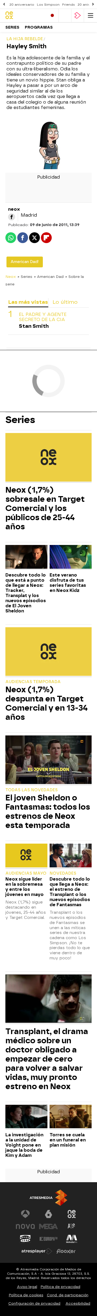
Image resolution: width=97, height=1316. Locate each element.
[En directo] (52, 15)
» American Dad (49, 276)
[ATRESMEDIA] (48, 1198)
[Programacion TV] (65, 15)
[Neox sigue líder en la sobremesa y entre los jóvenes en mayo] (26, 856)
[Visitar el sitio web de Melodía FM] (71, 1239)
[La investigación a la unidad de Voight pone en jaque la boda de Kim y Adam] (26, 1117)
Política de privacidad (60, 1287)
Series (12, 27)
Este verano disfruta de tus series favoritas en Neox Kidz (68, 582)
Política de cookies (26, 1295)
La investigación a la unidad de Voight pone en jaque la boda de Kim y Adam (24, 1145)
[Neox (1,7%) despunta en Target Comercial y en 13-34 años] (48, 652)
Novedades (63, 873)
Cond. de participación (67, 1295)
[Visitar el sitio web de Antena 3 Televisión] (25, 1214)
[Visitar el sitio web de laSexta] (48, 1214)
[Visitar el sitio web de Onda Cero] (25, 1239)
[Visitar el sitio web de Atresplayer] (37, 1251)
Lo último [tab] (65, 302)
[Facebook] (11, 216)
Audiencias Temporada (33, 682)
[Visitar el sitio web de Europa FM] (48, 1239)
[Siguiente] (93, 4)
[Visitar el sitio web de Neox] (71, 1214)
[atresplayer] (77, 15)
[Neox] (24, 15)
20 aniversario (21, 4)
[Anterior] (4, 4)
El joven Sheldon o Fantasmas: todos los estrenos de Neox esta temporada (47, 811)
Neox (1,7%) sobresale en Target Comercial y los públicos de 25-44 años (45, 508)
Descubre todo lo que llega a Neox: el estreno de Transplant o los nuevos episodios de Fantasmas (70, 892)
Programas (39, 27)
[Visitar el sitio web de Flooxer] (66, 1251)
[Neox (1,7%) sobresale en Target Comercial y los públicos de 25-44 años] (48, 458)
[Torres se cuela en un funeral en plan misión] (71, 1117)
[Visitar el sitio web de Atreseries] (71, 1226)
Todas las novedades (31, 790)
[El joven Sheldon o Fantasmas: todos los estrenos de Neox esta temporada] (48, 760)
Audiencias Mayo (25, 873)
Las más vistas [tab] (28, 302)
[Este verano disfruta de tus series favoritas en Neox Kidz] (71, 557)
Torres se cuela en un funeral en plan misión (68, 1140)
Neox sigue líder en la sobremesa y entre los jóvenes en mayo (24, 887)
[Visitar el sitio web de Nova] (25, 1226)
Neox (10, 276)
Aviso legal (27, 1287)
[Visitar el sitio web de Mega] (48, 1226)
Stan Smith (34, 326)
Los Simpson (48, 4)
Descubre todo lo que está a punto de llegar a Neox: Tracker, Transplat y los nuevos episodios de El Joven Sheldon (25, 592)
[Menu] (90, 15)
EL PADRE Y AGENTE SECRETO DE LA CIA (43, 317)
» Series (25, 276)
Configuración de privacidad (34, 1303)
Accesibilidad (77, 1303)
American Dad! (25, 262)
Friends (68, 4)
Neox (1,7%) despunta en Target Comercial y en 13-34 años (46, 703)
